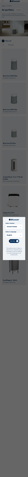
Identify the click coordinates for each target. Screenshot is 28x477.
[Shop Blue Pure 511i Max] (14, 128)
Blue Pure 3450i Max (10, 76)
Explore (3, 5)
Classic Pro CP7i (8, 213)
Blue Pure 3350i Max (10, 109)
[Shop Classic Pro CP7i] (14, 198)
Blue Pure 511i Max (9, 143)
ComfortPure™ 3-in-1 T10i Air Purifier (13, 178)
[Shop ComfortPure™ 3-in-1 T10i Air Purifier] (14, 162)
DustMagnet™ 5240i (10, 280)
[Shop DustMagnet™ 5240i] (14, 265)
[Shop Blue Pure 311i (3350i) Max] (14, 94)
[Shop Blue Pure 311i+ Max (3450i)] (14, 61)
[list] (14, 235)
